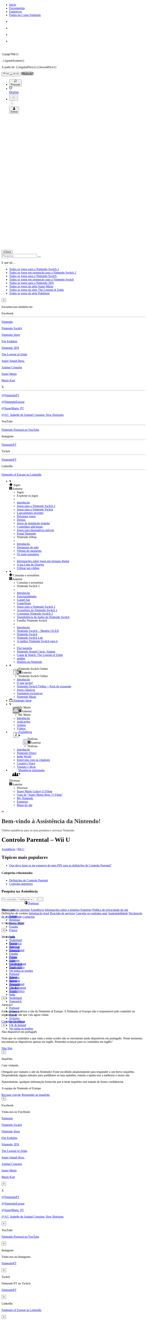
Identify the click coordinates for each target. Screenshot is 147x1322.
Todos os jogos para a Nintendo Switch (33, 276)
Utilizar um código (28, 568)
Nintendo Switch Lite (30, 637)
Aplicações (23, 721)
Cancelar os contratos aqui (91, 913)
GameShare (24, 603)
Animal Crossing (12, 367)
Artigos (21, 725)
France (13, 930)
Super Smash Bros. (13, 360)
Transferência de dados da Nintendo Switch (43, 617)
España (13, 926)
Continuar (19, 1021)
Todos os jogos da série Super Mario (31, 286)
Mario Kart (8, 380)
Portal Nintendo (26, 533)
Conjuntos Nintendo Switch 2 (35, 613)
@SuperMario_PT (13, 408)
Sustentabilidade (118, 913)
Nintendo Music (26, 696)
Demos (21, 519)
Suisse (13, 981)
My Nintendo (25, 798)
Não (4, 1048)
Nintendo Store (11, 334)
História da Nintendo (29, 661)
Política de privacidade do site (110, 909)
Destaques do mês (28, 547)
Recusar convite (11, 1094)
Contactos (29, 916)
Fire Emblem (9, 341)
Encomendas (17, 8)
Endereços (15, 11)
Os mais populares (28, 554)
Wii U (20, 849)
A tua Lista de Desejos (30, 564)
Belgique (14, 919)
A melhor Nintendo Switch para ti (37, 641)
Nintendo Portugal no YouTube (20, 429)
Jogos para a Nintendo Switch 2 (36, 506)
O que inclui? (25, 683)
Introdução (23, 502)
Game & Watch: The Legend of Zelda (40, 655)
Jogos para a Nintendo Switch (35, 509)
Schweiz (14, 977)
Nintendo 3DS (10, 347)
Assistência (8, 849)
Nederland (15, 940)
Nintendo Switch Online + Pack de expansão (44, 686)
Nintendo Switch (12, 328)
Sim (9, 1048)
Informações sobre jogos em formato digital (43, 561)
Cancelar (7, 1021)
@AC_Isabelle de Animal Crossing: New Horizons (33, 414)
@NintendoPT (10, 395)
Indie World (24, 756)
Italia (12, 994)
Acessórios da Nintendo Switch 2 (37, 610)
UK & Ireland (17, 1025)
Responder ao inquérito (36, 1094)
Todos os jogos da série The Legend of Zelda (36, 289)
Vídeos (21, 728)
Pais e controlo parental (16, 909)
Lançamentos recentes (30, 513)
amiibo (21, 658)
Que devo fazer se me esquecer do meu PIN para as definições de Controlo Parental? (60, 865)
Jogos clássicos (26, 689)
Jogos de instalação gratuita (33, 523)
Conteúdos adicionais (30, 526)
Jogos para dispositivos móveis (35, 530)
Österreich (15, 1001)
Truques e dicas (26, 766)
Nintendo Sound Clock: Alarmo (36, 651)
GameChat (23, 599)
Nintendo (7, 321)
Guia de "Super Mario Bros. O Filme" (40, 794)
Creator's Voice (26, 763)
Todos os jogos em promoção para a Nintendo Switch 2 (42, 272)
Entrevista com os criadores (33, 760)
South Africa (16, 991)
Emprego (22, 801)
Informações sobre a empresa (62, 909)
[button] (77, 485)
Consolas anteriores (21, 883)
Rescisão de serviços (62, 913)
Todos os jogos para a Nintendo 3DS (31, 283)
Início (12, 4)
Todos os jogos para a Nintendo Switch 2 (34, 269)
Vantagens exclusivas (29, 693)
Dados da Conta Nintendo (25, 15)
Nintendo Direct (26, 753)
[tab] (73, 903)
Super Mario (9, 373)
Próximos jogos (26, 516)
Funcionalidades (27, 596)
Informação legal (39, 913)
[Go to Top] (73, 811)
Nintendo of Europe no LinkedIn (21, 474)
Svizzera (14, 1018)
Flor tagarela (24, 648)
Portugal (14, 1007)
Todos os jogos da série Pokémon (29, 293)
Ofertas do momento (29, 550)
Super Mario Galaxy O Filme (34, 791)
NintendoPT (9, 444)
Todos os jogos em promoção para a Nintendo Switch (41, 279)
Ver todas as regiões (21, 970)
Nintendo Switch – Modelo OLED (38, 630)
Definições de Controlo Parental (28, 880)
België (13, 943)
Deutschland (16, 950)
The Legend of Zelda (14, 354)
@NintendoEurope (13, 401)
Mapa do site (24, 805)
